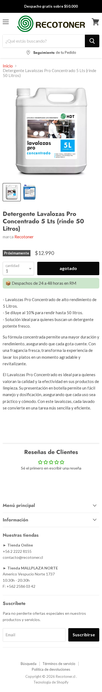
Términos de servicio (58, 663)
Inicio (8, 66)
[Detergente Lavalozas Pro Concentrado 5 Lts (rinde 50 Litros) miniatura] (11, 192)
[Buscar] (92, 41)
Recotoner (24, 236)
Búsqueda (28, 663)
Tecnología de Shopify (51, 682)
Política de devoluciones (51, 669)
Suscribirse (84, 634)
